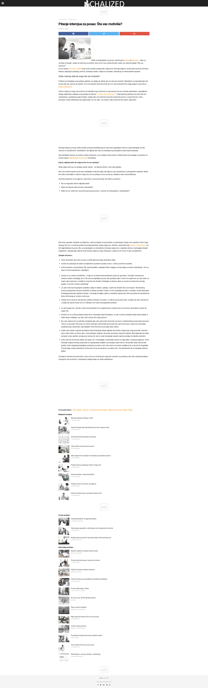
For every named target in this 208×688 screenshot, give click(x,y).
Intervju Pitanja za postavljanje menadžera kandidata (89, 579)
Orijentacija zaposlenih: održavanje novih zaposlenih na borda (92, 528)
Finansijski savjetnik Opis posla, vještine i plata (86, 635)
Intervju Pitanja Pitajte (124, 410)
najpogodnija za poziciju (78, 158)
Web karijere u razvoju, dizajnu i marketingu (86, 654)
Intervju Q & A (72, 19)
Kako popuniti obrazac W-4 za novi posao (85, 617)
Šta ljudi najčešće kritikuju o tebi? (82, 418)
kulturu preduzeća (65, 87)
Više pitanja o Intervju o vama (83, 410)
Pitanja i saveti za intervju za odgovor (83, 484)
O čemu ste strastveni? (106, 94)
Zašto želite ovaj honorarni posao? (82, 446)
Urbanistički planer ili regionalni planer (84, 519)
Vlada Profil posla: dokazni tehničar (83, 569)
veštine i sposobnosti (138, 245)
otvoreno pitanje (76, 69)
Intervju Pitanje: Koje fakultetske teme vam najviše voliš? (90, 427)
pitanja (126, 60)
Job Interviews (62, 19)
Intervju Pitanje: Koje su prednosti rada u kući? (86, 493)
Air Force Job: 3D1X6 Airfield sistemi (83, 598)
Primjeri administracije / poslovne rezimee (85, 560)
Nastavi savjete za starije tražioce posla (84, 551)
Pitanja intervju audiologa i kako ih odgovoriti (86, 465)
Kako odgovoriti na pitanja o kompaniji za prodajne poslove (91, 455)
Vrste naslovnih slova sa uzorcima (82, 645)
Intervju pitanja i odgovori (105, 410)
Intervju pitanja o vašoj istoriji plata (82, 474)
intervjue (135, 60)
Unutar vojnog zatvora (78, 626)
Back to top (104, 678)
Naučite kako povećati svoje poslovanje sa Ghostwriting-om (91, 537)
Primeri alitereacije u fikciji (80, 588)
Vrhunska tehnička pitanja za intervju (83, 437)
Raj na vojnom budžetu (79, 607)
